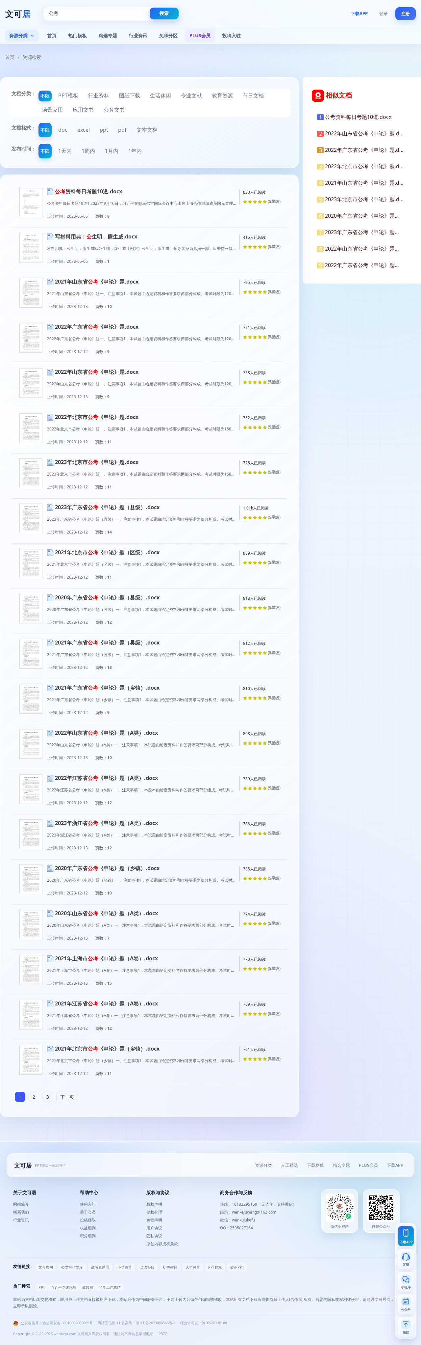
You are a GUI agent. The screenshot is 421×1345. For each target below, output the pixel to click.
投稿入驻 (231, 35)
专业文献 (191, 95)
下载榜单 (315, 1165)
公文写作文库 (72, 1267)
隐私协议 (154, 1236)
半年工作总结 (110, 1287)
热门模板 (77, 35)
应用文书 (83, 109)
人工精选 (289, 1165)
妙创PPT (237, 1267)
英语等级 (147, 1267)
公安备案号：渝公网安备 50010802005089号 (56, 1322)
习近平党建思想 (63, 1287)
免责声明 (154, 1220)
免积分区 (168, 35)
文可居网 (45, 1267)
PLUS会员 (199, 35)
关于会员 (88, 1212)
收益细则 (88, 1228)
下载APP (359, 13)
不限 (45, 96)
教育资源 (222, 95)
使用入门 (88, 1204)
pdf (122, 129)
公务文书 (114, 109)
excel (83, 129)
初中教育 (170, 1267)
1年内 (135, 150)
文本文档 (147, 129)
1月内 (111, 150)
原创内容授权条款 (162, 1244)
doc (62, 129)
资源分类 (18, 35)
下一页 (67, 1097)
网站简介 (21, 1204)
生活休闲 (160, 95)
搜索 (164, 13)
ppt (104, 129)
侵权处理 (154, 1212)
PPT (41, 1287)
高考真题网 (100, 1267)
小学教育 (124, 1267)
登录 (383, 13)
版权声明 (154, 1204)
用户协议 (154, 1228)
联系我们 (21, 1212)
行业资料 (98, 95)
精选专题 (108, 35)
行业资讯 (138, 35)
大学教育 (193, 1267)
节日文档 (253, 95)
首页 (52, 35)
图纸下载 (129, 95)
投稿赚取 (88, 1220)
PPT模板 (68, 95)
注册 (405, 13)
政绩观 (87, 1287)
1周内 (88, 150)
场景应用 (52, 109)
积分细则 (88, 1236)
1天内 (65, 150)
